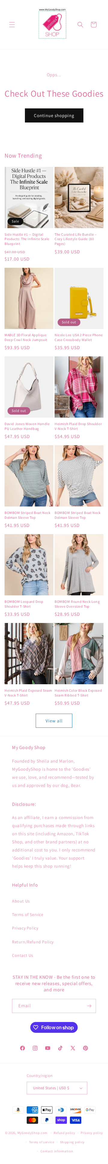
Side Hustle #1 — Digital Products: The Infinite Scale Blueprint (27, 239)
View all (54, 721)
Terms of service (41, 1142)
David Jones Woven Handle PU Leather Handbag (27, 426)
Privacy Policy (25, 928)
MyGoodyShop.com (32, 1133)
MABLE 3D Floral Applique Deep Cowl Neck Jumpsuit (25, 337)
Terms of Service (28, 914)
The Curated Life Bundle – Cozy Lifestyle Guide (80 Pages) (76, 239)
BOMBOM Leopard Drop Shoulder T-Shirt (23, 604)
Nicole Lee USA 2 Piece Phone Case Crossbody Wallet (79, 337)
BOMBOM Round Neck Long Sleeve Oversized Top (77, 604)
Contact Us (22, 955)
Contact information (56, 1151)
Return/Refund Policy (33, 942)
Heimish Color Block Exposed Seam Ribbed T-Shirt (78, 692)
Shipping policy (72, 1142)
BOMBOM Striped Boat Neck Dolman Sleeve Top (27, 515)
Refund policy (64, 1133)
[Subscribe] (89, 1006)
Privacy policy (92, 1133)
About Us (21, 901)
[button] (12, 24)
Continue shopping (54, 115)
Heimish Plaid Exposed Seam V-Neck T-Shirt (28, 692)
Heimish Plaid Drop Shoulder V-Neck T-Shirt (78, 426)
